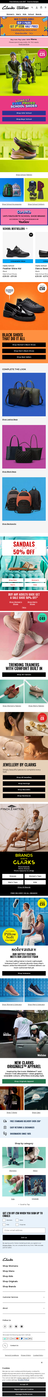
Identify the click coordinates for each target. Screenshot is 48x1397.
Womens (9, 1220)
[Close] (41, 1362)
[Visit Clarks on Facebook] (5, 1326)
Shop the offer (21, 33)
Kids (24, 14)
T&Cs (31, 33)
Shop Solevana (24, 973)
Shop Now (13, 580)
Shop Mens (8, 1271)
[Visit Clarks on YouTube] (21, 1326)
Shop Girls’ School (24, 113)
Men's (18, 14)
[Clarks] (15, 7)
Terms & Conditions (12, 1355)
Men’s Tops (13, 882)
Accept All (24, 1384)
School (31, 14)
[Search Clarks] (32, 7)
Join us (24, 1238)
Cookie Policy (38, 1355)
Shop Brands (9, 1286)
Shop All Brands (24, 887)
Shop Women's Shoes (15, 603)
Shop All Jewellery (24, 777)
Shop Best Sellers (24, 357)
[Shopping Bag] (41, 7)
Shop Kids (8, 1276)
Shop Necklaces (24, 796)
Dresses (13, 876)
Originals (22, 1224)
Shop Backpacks (9, 524)
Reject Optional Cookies (24, 1389)
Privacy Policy (7, 1245)
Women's (10, 14)
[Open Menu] (45, 7)
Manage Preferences (24, 1394)
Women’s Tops (35, 876)
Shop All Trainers (24, 675)
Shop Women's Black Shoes (24, 345)
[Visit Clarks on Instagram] (10, 1326)
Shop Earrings (24, 784)
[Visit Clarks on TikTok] (16, 1326)
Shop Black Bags (9, 472)
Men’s (12, 585)
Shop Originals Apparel (24, 1081)
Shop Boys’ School (24, 119)
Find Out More (24, 44)
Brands (39, 14)
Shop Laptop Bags (10, 420)
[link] (18, 256)
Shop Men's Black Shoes (24, 351)
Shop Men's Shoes (32, 603)
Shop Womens (10, 1266)
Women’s (35, 580)
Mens (21, 1220)
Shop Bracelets (24, 790)
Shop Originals (10, 1281)
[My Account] (36, 7)
